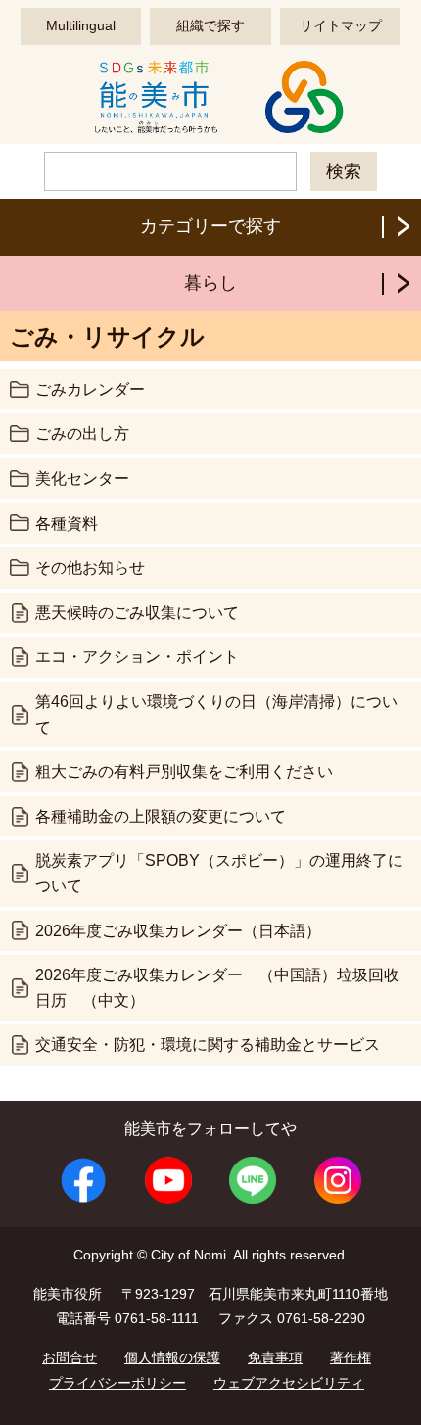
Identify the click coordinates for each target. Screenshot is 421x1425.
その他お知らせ (90, 567)
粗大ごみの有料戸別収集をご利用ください (184, 771)
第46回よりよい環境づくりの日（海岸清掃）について (216, 714)
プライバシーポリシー (117, 1383)
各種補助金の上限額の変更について (160, 816)
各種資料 (66, 523)
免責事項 (275, 1357)
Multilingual (81, 25)
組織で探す (210, 25)
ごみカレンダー (90, 389)
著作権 (350, 1357)
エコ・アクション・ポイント (137, 656)
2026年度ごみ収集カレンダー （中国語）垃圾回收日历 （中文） (217, 988)
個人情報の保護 (172, 1357)
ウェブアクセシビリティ (288, 1383)
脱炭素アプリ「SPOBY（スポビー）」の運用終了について (219, 873)
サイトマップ (341, 25)
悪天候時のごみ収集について (137, 612)
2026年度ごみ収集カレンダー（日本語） (178, 931)
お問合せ (69, 1357)
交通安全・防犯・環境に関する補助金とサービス (207, 1044)
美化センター (82, 478)
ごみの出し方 (82, 433)
